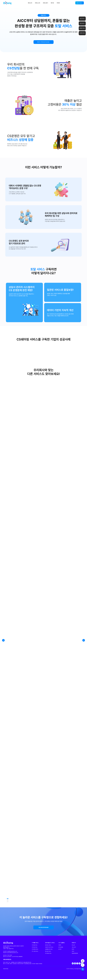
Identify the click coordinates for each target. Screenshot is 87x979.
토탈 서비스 (82, 18)
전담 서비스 (82, 23)
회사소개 (30, 3)
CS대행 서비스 (35, 942)
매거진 (52, 3)
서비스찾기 (45, 3)
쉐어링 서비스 (82, 28)
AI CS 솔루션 (61, 942)
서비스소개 (37, 3)
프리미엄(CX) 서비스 (50, 942)
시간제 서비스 (82, 33)
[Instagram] (77, 963)
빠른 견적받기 (79, 2)
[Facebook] (75, 963)
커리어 (58, 3)
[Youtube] (73, 963)
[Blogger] (79, 963)
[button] (44, 42)
